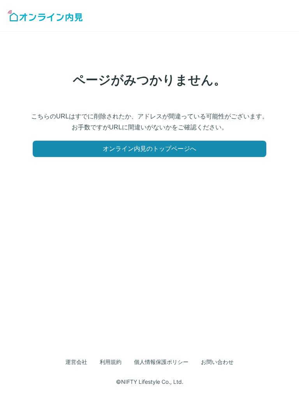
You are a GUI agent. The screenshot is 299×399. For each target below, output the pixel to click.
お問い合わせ (217, 362)
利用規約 (110, 362)
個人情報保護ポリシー (161, 362)
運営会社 (76, 362)
